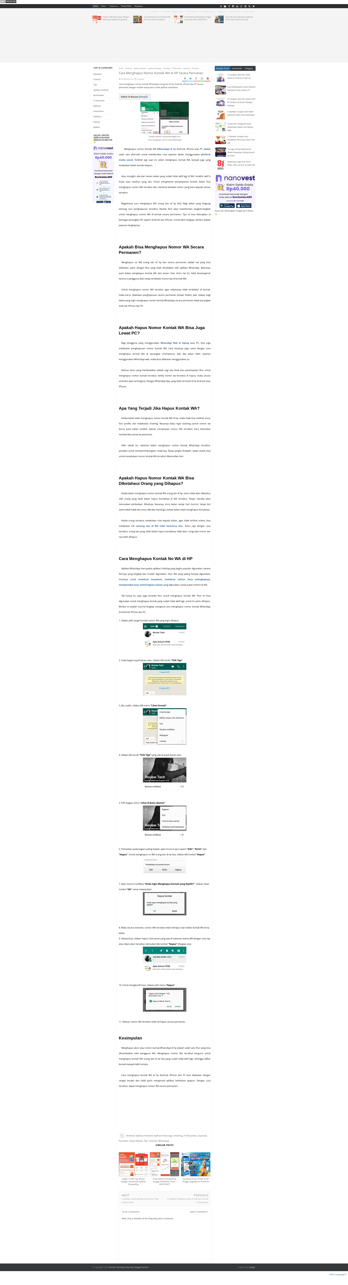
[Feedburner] (249, 6)
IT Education (190, 1135)
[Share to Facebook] (185, 78)
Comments (237, 68)
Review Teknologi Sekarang (121, 1267)
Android (130, 1135)
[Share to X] (190, 78)
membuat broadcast (150, 579)
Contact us (113, 6)
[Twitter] (253, 6)
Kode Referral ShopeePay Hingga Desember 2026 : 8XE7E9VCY (164, 1181)
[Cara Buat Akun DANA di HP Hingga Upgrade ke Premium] (195, 1175)
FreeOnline (98, 111)
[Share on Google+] (196, 78)
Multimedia (98, 95)
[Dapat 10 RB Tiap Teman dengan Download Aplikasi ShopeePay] (133, 1175)
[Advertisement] (174, 42)
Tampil (143, 96)
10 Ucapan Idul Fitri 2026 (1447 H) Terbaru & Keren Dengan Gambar (241, 102)
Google (252, 1267)
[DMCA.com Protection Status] (8, 2)
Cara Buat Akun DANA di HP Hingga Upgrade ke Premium (195, 1180)
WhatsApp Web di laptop (175, 342)
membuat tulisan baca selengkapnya (187, 579)
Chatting (178, 1135)
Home (95, 6)
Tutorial (153, 1140)
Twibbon (97, 116)
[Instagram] (233, 6)
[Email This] (202, 78)
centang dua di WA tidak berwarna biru (159, 525)
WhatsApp (163, 148)
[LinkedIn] (237, 6)
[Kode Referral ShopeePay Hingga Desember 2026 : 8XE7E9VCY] (164, 1175)
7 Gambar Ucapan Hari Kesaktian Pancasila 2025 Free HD (241, 139)
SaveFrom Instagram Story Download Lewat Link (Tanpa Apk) (240, 127)
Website (97, 106)
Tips (146, 1140)
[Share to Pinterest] (208, 78)
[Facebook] (229, 6)
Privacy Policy (126, 6)
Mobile (96, 127)
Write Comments (199, 1212)
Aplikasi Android (144, 1135)
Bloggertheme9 (141, 1267)
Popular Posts (222, 68)
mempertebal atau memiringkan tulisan (141, 584)
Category (249, 68)
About (103, 6)
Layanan (202, 1135)
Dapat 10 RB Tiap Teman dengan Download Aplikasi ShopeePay (133, 1181)
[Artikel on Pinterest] (245, 6)
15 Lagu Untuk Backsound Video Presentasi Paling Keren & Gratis (241, 152)
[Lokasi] (221, 6)
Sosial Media (136, 1140)
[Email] (225, 6)
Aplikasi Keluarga (163, 1135)
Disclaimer (139, 6)
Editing (96, 122)
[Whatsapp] (241, 6)
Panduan (123, 1140)
